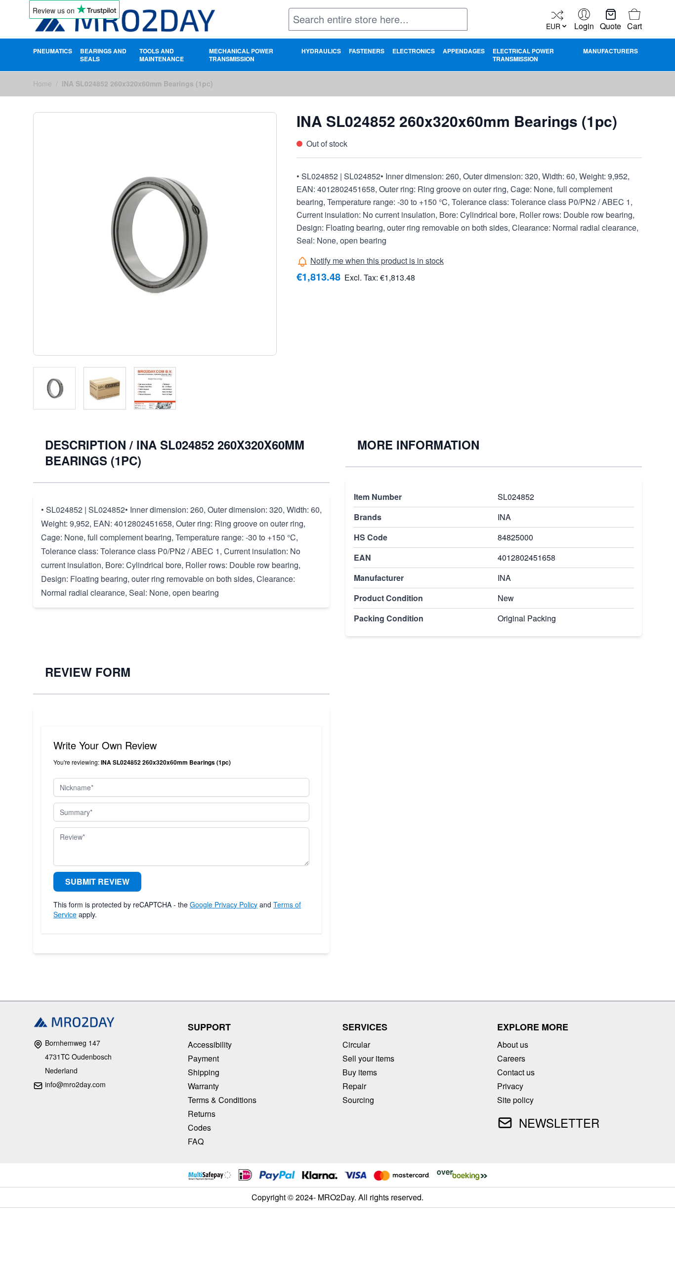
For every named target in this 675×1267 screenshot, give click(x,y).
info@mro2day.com (75, 1084)
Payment (203, 1058)
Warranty (203, 1086)
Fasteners (366, 50)
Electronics (413, 50)
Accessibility (210, 1044)
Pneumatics (52, 50)
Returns (201, 1113)
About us (512, 1044)
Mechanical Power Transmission (241, 54)
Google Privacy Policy (223, 904)
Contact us (516, 1072)
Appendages (464, 50)
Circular (356, 1044)
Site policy (515, 1099)
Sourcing (358, 1099)
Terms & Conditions (222, 1099)
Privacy (510, 1086)
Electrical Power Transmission (523, 54)
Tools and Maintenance (161, 54)
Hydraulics (321, 50)
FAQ (196, 1141)
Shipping (203, 1072)
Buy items (359, 1072)
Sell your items (368, 1058)
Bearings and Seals (103, 54)
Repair (354, 1086)
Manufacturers (610, 50)
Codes (199, 1127)
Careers (511, 1058)
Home (42, 83)
